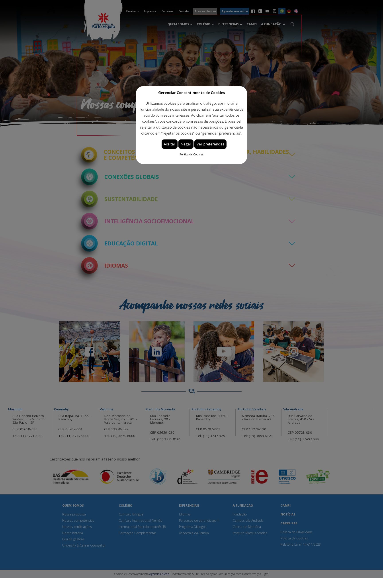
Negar (186, 144)
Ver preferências (210, 144)
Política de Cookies (191, 154)
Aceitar (169, 144)
